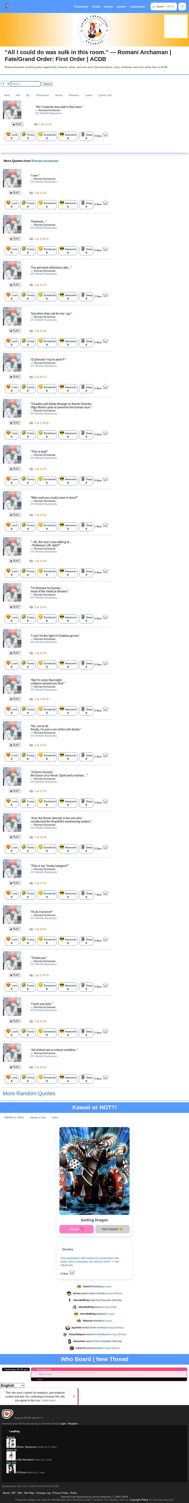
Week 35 (11, 1449)
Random (74, 95)
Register (73, 1423)
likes (98, 135)
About (6, 1492)
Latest (88, 95)
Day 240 (11, 1462)
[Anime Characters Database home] (7, 6)
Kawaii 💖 (76, 1229)
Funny (27, 136)
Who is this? (46, 1374)
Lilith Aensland (24, 1459)
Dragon (108, 1286)
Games (108, 6)
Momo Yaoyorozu (26, 1446)
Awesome (67, 136)
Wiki (19, 1492)
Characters (81, 6)
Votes (55, 1117)
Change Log (43, 1492)
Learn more (48, 1400)
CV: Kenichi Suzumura (48, 113)
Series (59, 95)
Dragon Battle (110, 1307)
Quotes (121, 6)
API (13, 1492)
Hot (18, 95)
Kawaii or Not (38, 1117)
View (39, 1379)
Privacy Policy (60, 1492)
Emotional (47, 136)
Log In (182, 6)
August (10, 1437)
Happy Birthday (114, 1293)
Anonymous (44, 1369)
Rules (73, 1492)
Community (137, 6)
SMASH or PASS (14, 1117)
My (28, 95)
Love (11, 136)
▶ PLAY (17, 124)
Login (62, 1423)
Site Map (29, 1492)
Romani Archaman (44, 161)
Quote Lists (105, 95)
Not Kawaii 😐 (112, 1229)
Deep (86, 136)
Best (7, 95)
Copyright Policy (138, 1499)
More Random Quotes (29, 1093)
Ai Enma (21, 1472)
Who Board (76, 1359)
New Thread (112, 1359)
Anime (96, 6)
